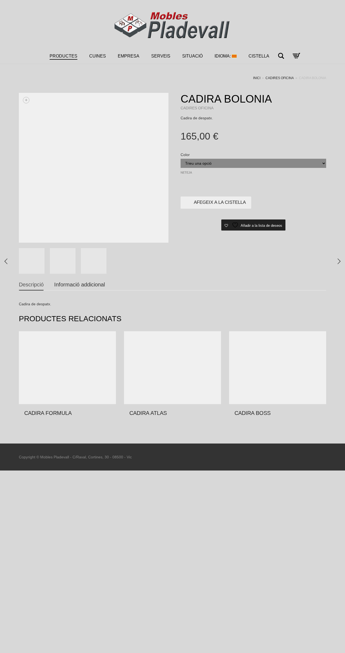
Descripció (31, 284)
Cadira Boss (252, 413)
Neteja (186, 172)
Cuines (97, 56)
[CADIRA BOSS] (339, 261)
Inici (256, 78)
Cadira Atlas (148, 413)
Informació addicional (79, 284)
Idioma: (223, 56)
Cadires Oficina (279, 78)
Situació (192, 56)
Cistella (259, 56)
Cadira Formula (48, 413)
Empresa (128, 56)
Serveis (160, 56)
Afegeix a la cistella (220, 202)
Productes (63, 56)
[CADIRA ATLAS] (6, 261)
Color (185, 155)
